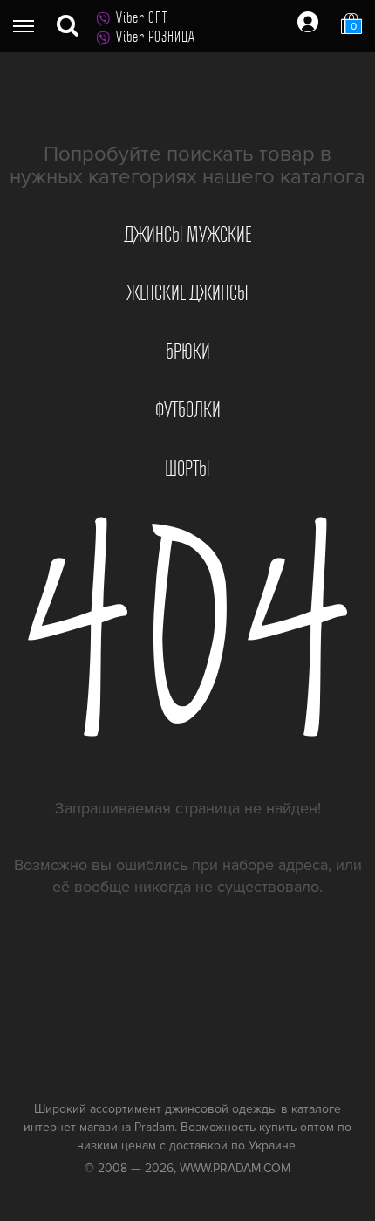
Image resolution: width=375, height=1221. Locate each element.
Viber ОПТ (141, 17)
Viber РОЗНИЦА (155, 36)
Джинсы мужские (187, 235)
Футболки (188, 410)
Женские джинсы (187, 293)
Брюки (188, 352)
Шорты (187, 468)
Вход (307, 21)
